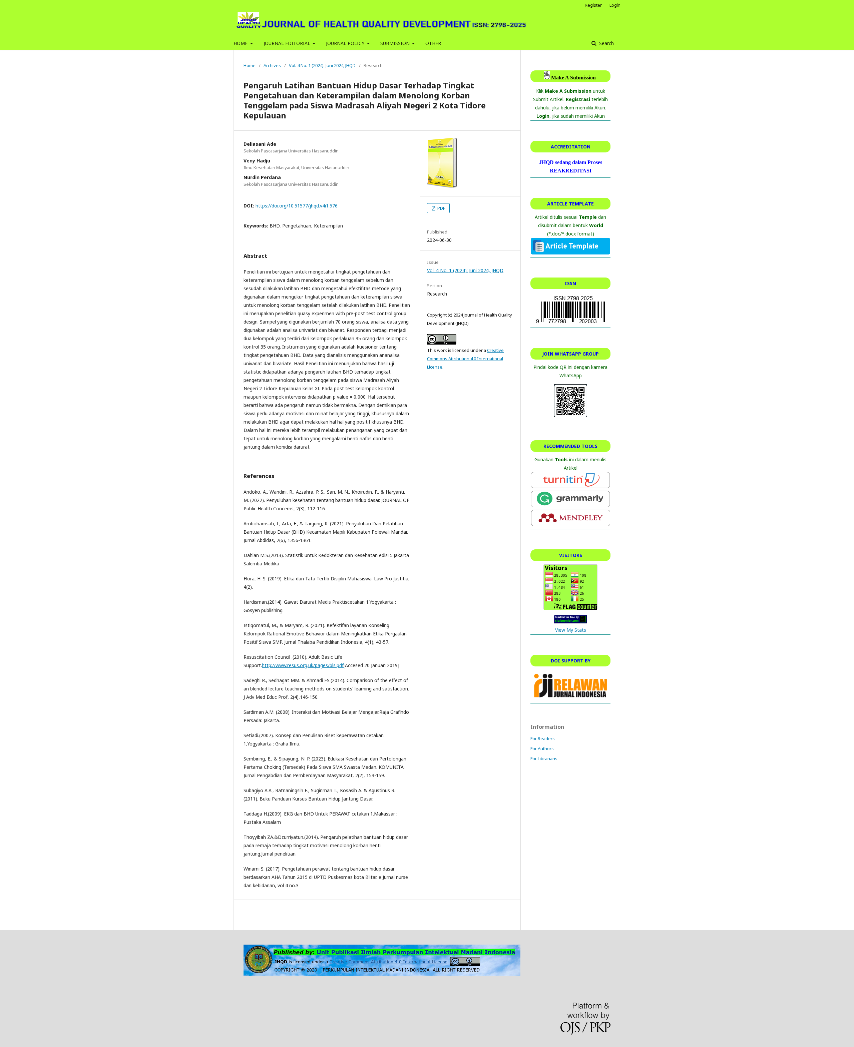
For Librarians (543, 758)
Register (593, 5)
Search (606, 43)
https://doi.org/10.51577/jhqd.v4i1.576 (297, 205)
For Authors (542, 748)
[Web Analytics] (570, 621)
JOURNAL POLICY (346, 43)
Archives (272, 65)
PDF (440, 208)
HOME (241, 43)
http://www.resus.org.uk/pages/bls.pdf (303, 665)
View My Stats (570, 630)
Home (250, 65)
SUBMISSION (395, 43)
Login (614, 5)
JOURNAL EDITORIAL (288, 43)
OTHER (433, 43)
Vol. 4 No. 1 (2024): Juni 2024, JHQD (322, 65)
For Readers (542, 738)
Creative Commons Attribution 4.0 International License (465, 358)
